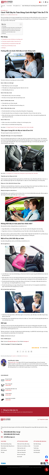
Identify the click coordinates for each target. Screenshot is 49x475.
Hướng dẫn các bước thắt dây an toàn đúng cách (12, 27)
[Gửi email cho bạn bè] (26, 352)
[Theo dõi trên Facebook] (42, 463)
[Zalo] (46, 464)
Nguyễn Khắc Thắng (13, 14)
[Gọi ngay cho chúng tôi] (46, 469)
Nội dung (4, 26)
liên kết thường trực (24, 355)
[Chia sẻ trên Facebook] (20, 352)
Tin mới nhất (9, 5)
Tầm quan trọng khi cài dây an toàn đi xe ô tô (11, 29)
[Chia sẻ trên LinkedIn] (31, 352)
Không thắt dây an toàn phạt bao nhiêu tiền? (11, 30)
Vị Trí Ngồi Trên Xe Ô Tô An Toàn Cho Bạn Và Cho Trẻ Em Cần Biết (19, 127)
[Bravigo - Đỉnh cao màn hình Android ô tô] (7, 2)
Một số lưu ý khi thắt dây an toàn (8, 32)
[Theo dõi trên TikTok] (44, 463)
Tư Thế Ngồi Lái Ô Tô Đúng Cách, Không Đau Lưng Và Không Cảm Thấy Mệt (22, 173)
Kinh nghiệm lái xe (16, 5)
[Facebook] (46, 457)
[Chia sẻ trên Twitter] (23, 352)
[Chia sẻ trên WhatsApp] (18, 352)
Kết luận (4, 33)
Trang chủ (3, 5)
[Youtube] (46, 460)
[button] (43, 2)
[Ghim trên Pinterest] (29, 352)
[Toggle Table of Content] (20, 24)
